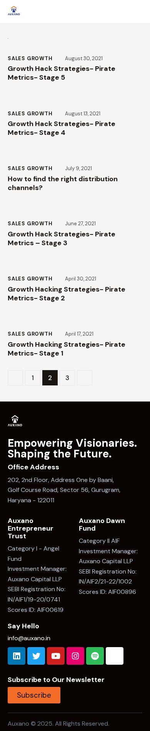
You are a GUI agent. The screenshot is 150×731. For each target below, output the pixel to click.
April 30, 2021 (80, 278)
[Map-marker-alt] (114, 656)
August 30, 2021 (84, 58)
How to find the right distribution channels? (63, 183)
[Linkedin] (16, 656)
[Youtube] (56, 656)
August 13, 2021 (82, 113)
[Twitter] (36, 656)
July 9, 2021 (78, 168)
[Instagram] (75, 656)
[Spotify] (95, 656)
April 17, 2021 (79, 334)
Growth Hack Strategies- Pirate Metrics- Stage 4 (61, 128)
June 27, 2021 (80, 223)
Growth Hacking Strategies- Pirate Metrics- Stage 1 (66, 349)
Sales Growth (30, 58)
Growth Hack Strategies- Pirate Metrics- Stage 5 (61, 73)
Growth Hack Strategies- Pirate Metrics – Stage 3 (61, 238)
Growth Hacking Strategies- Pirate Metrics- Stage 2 (66, 294)
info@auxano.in (29, 638)
